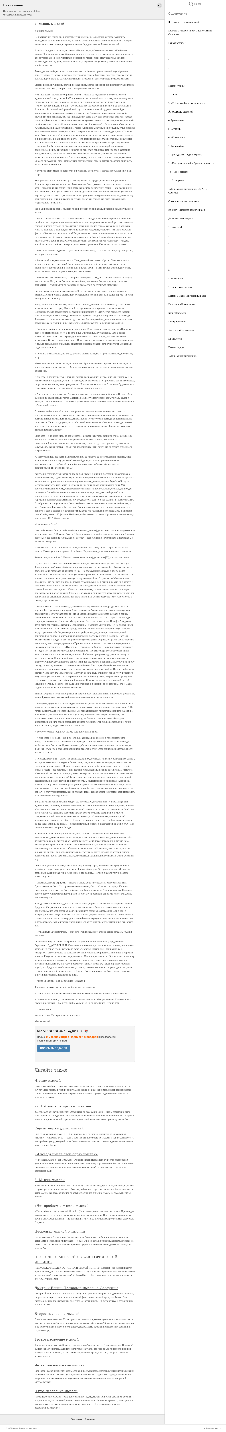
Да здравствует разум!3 (180, 218)
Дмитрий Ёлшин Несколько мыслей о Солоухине (76, 1287)
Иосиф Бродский (177, 321)
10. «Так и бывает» (178, 171)
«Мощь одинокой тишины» (182, 355)
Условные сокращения (180, 287)
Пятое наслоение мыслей (56, 1390)
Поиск (194, 4)
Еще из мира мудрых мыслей (59, 1128)
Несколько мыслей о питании (60, 1231)
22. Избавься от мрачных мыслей (63, 1105)
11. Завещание (176, 180)
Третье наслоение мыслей (57, 1339)
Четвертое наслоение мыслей (60, 1364)
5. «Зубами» (174, 128)
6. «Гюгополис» (176, 137)
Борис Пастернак (177, 312)
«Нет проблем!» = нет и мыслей (62, 1205)
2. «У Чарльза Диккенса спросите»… (187, 102)
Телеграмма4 (175, 226)
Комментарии (175, 278)
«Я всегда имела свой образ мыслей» (66, 1153)
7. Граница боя (176, 145)
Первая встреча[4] (177, 42)
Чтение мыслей (48, 1080)
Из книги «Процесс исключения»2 (186, 209)
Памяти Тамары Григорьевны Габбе (187, 295)
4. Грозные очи (176, 120)
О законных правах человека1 (184, 201)
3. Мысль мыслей (50, 1179)
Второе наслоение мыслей (57, 1313)
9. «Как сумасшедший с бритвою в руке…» (191, 163)
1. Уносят (173, 94)
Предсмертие (175, 338)
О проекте (76, 1419)
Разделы (90, 1419)
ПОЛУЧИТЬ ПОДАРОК (53, 1048)
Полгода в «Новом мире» (181, 304)
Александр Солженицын (181, 330)
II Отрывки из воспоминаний (183, 21)
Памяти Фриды (176, 85)
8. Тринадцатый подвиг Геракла (185, 154)
